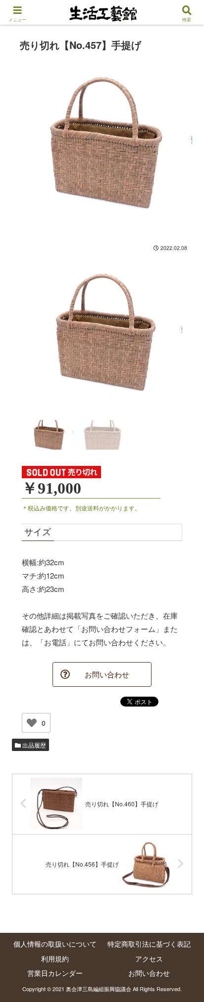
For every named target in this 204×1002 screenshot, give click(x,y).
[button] (183, 884)
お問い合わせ (149, 973)
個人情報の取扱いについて (55, 944)
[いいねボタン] (31, 722)
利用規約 (55, 958)
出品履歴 (33, 745)
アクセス (149, 958)
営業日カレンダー (55, 973)
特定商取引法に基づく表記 (149, 944)
